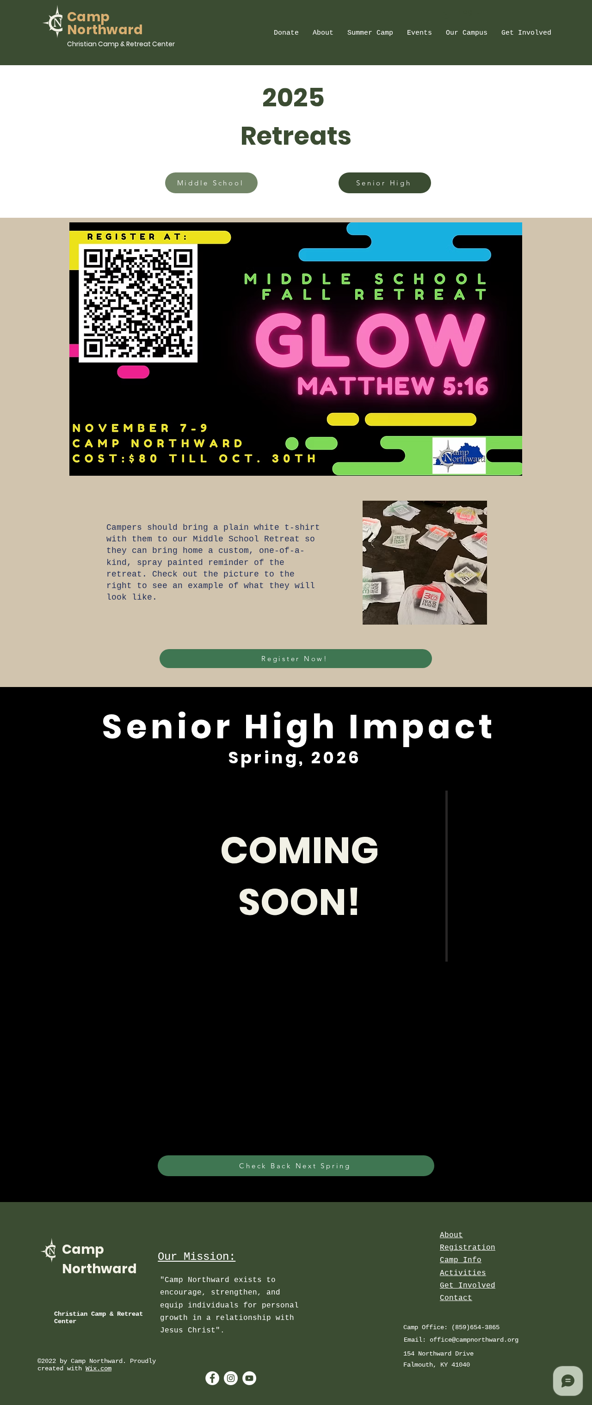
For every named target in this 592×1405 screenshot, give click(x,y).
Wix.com (98, 1368)
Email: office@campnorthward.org (461, 1340)
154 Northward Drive (440, 1353)
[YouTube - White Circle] (249, 1378)
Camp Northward (105, 23)
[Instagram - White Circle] (231, 1378)
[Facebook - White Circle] (212, 1378)
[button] (286, 33)
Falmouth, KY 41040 (436, 1364)
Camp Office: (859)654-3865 (451, 1327)
